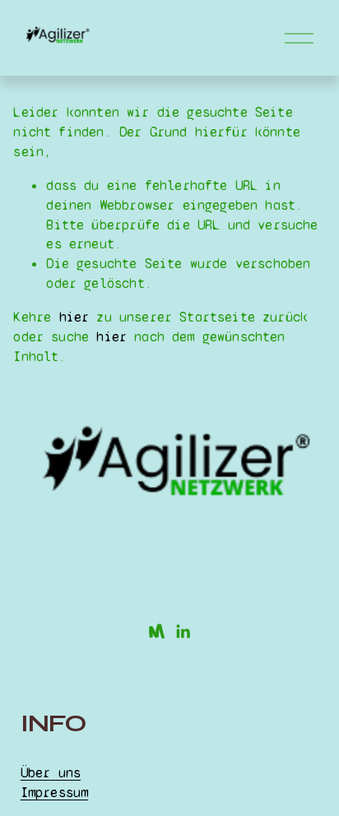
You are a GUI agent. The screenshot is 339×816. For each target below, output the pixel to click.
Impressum (55, 792)
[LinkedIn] (182, 632)
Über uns (51, 772)
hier (74, 317)
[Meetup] (156, 632)
